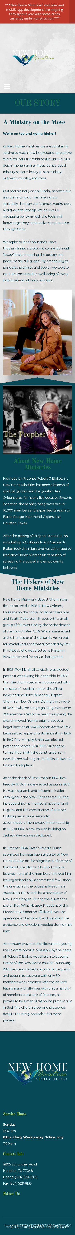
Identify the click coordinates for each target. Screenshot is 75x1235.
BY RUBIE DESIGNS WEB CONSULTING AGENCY (44, 1227)
